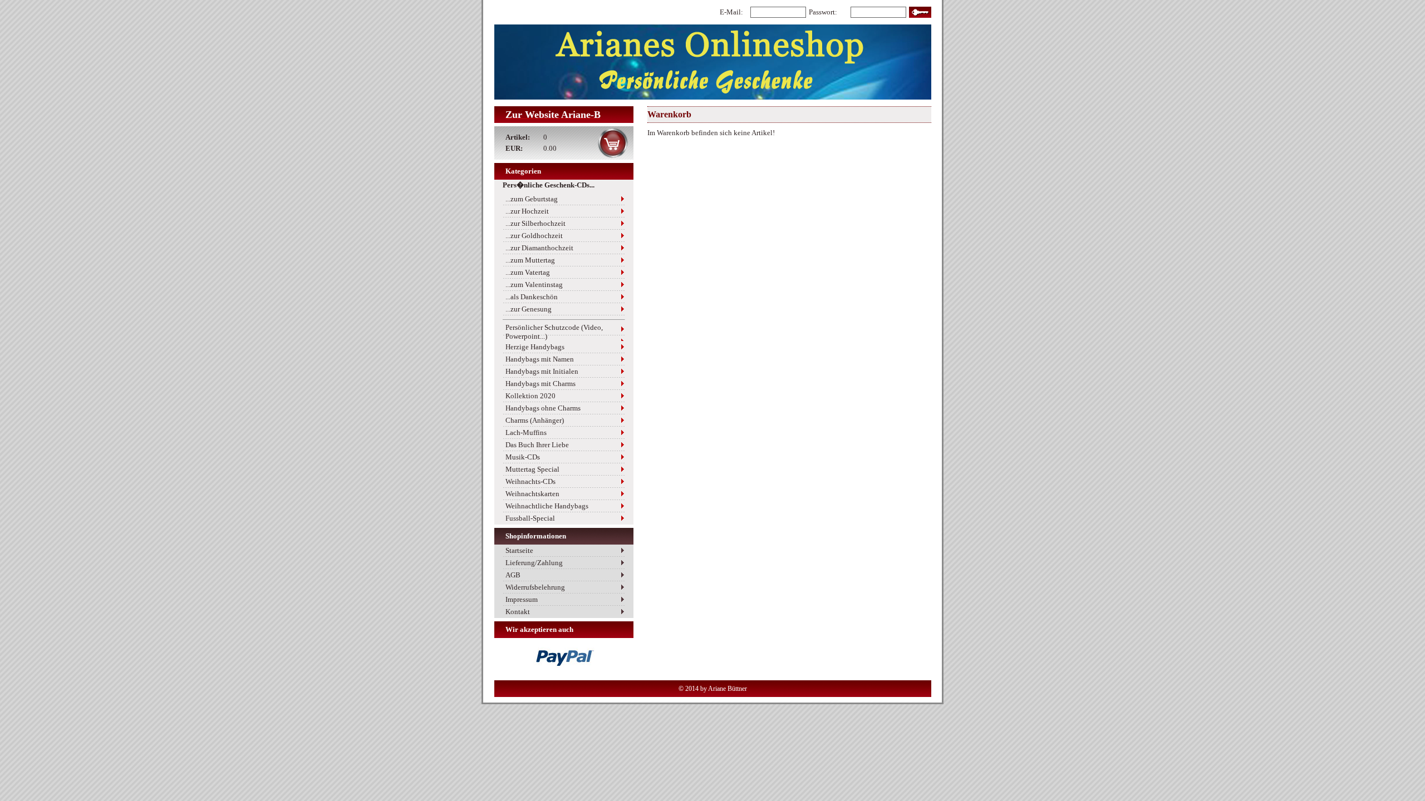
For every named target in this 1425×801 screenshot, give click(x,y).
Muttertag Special (532, 469)
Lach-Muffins (526, 432)
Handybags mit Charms (540, 383)
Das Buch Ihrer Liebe (537, 445)
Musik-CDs (522, 457)
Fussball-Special (530, 518)
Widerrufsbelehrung (535, 587)
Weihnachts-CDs (530, 481)
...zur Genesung (528, 309)
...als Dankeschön (531, 297)
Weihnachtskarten (532, 494)
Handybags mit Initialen (541, 371)
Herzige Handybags (534, 347)
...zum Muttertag (530, 260)
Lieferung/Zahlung (534, 562)
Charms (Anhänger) (534, 420)
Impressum (521, 599)
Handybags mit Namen (539, 359)
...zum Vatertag (527, 272)
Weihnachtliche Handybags (546, 506)
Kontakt (517, 611)
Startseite (519, 550)
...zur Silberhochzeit (535, 223)
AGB (512, 575)
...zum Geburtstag (531, 199)
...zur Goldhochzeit (534, 235)
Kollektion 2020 (530, 396)
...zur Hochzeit (527, 211)
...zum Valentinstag (534, 284)
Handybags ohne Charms (543, 408)
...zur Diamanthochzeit (539, 248)
